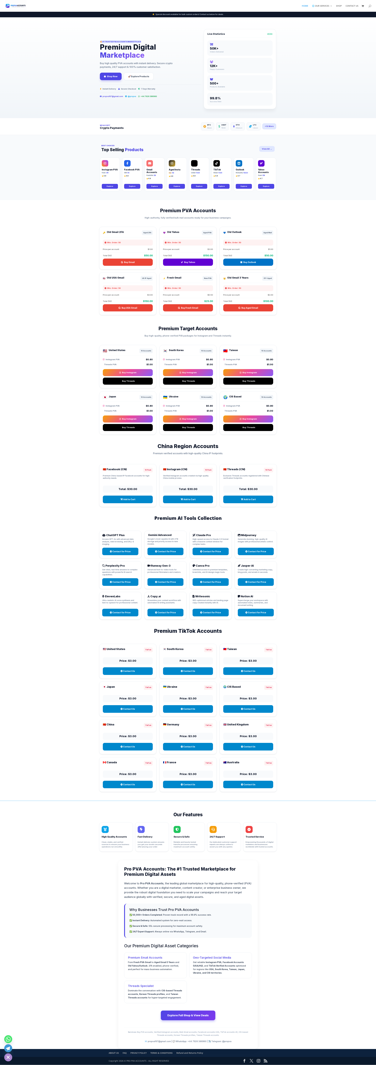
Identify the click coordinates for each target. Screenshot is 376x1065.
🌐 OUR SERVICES (320, 6)
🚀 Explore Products (138, 76)
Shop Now (112, 76)
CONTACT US (352, 6)
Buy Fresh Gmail (189, 308)
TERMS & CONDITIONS (161, 1052)
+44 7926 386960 (149, 96)
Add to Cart (129, 499)
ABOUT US (114, 1052)
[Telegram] (8, 1048)
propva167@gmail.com (113, 96)
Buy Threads (128, 381)
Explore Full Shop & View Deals (188, 1015)
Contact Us (129, 671)
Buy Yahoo (189, 262)
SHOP (339, 6)
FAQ (125, 1052)
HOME (305, 6)
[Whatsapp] (8, 1039)
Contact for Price (121, 551)
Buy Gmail (129, 262)
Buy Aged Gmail (249, 308)
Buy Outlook (249, 262)
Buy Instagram (129, 372)
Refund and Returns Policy (189, 1052)
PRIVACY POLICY (138, 1052)
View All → (267, 149)
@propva (132, 96)
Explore (110, 186)
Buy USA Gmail (129, 308)
